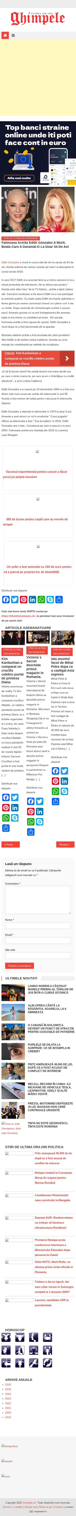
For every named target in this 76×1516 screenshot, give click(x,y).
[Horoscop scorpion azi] (47, 1349)
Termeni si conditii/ (13, 1507)
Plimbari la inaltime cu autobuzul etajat (67, 844)
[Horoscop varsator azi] (33, 1362)
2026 (8, 1384)
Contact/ (58, 1507)
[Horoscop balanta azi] (33, 1349)
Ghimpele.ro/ (29, 1502)
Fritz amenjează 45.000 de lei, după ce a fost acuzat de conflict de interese (50, 1068)
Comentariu (12, 883)
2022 (8, 1403)
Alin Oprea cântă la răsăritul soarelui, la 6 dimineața (47, 1009)
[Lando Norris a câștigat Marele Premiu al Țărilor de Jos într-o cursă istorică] (13, 992)
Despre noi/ (31, 1507)
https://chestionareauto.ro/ (18, 615)
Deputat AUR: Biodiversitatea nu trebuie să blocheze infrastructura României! (54, 1222)
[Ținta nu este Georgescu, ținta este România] (13, 1129)
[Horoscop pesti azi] (47, 1362)
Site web (10, 949)
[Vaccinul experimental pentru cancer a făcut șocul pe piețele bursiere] (37, 459)
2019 (8, 1417)
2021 (8, 1407)
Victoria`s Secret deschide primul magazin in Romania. (35, 667)
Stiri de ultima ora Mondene (20, 238)
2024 (8, 1393)
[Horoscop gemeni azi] (33, 1337)
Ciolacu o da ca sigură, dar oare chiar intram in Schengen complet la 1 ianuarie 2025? (54, 1286)
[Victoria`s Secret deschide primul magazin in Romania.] (38, 637)
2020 (8, 1412)
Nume (9, 919)
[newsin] (7, 1461)
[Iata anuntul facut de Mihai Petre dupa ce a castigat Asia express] (62, 638)
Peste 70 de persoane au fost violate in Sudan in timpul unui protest (13, 844)
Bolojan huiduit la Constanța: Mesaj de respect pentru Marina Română (53, 1177)
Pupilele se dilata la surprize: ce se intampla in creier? (49, 1048)
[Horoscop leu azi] (6, 1349)
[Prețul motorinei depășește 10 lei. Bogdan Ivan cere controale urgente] (13, 1110)
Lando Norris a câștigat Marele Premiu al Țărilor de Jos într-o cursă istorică (50, 989)
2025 (8, 1389)
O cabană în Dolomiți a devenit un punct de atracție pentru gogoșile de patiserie (51, 1028)
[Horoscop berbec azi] (6, 1337)
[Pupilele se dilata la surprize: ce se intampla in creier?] (13, 1051)
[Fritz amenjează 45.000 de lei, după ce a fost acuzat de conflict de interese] (13, 1071)
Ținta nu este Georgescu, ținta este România (48, 1125)
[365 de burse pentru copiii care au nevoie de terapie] (38, 506)
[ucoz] (5, 1476)
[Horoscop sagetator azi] (6, 1362)
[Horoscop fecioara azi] (19, 1349)
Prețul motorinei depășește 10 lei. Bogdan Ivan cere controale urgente (50, 1107)
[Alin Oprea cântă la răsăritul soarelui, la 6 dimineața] (13, 1012)
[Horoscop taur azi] (19, 1337)
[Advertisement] (38, 77)
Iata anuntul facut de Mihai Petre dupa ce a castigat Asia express (62, 666)
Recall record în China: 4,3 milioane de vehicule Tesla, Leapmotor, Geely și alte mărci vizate (49, 1089)
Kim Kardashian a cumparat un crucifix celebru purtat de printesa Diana (12, 670)
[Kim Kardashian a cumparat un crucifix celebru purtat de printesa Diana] (13, 638)
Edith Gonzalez (10, 262)
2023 (8, 1398)
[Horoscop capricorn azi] (19, 1362)
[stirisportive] (9, 1446)
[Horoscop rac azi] (47, 1337)
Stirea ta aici (46, 1507)
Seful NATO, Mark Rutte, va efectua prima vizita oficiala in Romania (54, 1266)
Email (9, 934)
